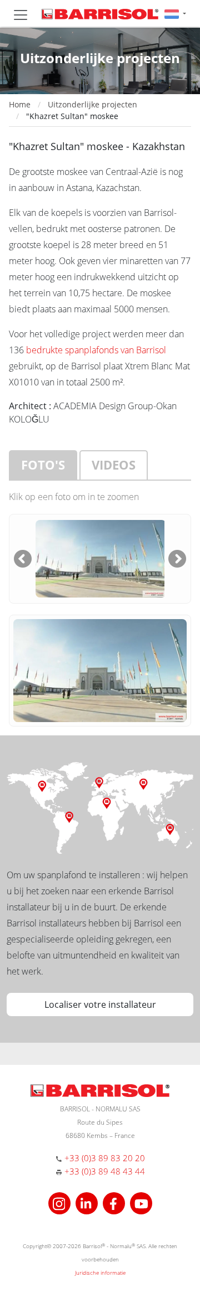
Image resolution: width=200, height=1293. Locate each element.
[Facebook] (115, 1202)
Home (20, 104)
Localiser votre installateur (100, 1004)
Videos (114, 464)
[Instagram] (60, 1202)
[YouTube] (141, 1202)
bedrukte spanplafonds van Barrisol (96, 350)
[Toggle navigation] (21, 14)
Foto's (43, 464)
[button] (175, 13)
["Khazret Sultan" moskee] (101, 558)
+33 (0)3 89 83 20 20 (104, 1157)
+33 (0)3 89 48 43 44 (104, 1171)
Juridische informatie (100, 1272)
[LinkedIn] (88, 1202)
